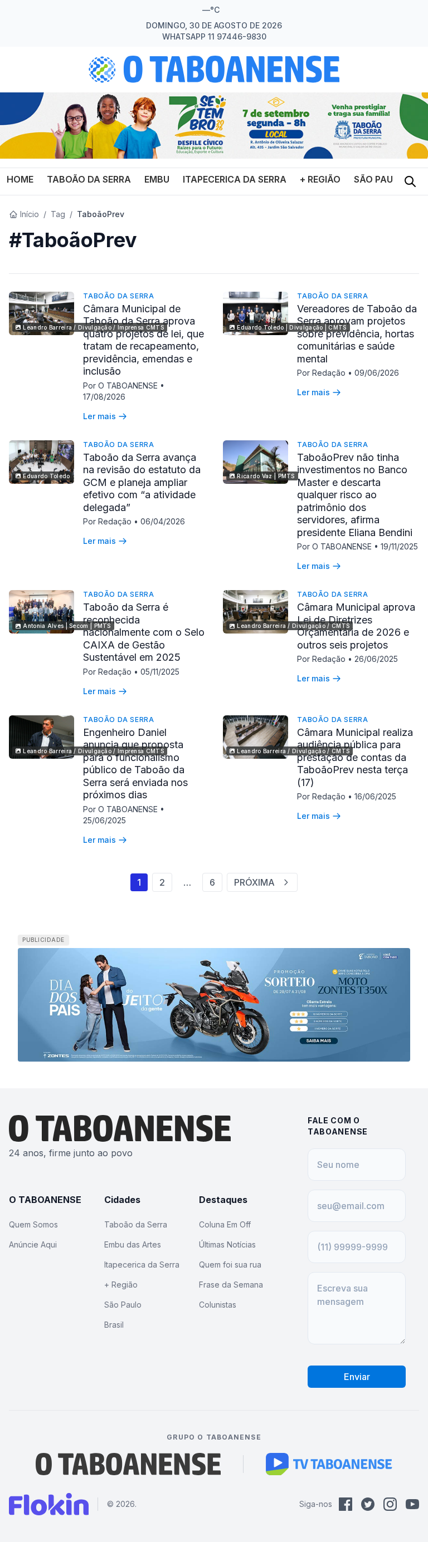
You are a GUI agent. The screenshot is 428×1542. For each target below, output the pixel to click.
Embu (156, 179)
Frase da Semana (231, 1284)
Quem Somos (33, 1224)
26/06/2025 (376, 659)
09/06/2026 (376, 372)
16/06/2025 (375, 796)
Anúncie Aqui (33, 1244)
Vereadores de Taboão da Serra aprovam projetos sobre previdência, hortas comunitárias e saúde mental (357, 334)
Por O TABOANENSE (121, 385)
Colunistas (217, 1304)
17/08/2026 (104, 396)
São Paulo (379, 179)
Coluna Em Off (225, 1224)
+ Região (320, 179)
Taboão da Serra (89, 179)
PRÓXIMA (254, 882)
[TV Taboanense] (329, 1464)
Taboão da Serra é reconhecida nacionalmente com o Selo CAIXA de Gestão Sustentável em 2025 (144, 632)
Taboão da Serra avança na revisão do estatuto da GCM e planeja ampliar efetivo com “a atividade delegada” (142, 482)
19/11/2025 (399, 546)
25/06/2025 (104, 820)
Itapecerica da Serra (234, 179)
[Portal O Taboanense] (128, 1464)
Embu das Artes (132, 1244)
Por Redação (322, 372)
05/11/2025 (159, 671)
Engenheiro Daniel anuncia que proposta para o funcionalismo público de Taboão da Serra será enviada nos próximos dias (135, 763)
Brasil (114, 1324)
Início (29, 214)
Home (20, 179)
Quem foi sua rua (230, 1264)
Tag (58, 214)
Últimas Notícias (227, 1244)
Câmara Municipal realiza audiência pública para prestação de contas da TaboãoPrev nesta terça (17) (355, 757)
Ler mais (99, 416)
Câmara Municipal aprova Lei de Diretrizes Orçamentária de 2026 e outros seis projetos (356, 626)
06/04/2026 (162, 521)
